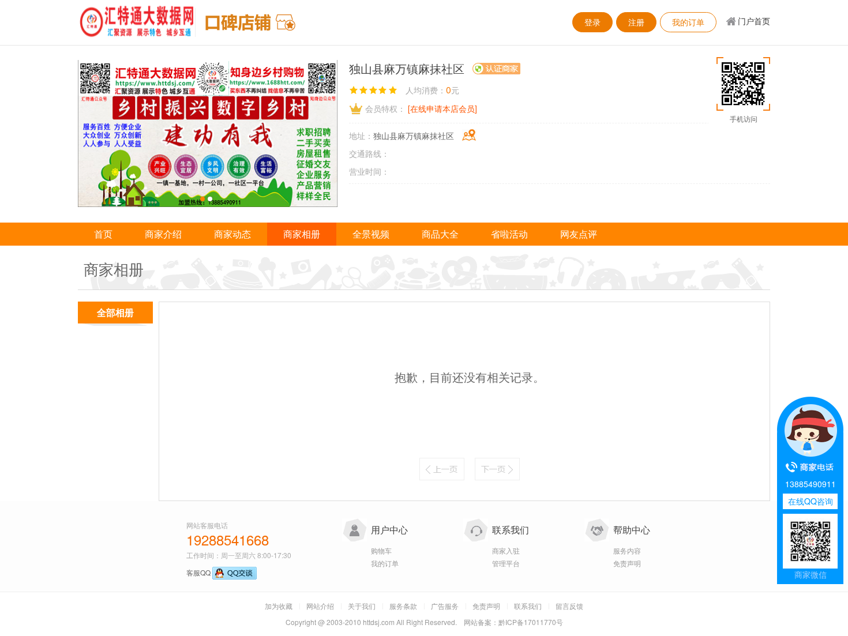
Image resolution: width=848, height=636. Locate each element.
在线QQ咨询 (810, 501)
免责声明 (627, 563)
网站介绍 (320, 606)
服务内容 (627, 550)
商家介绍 (163, 233)
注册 (636, 22)
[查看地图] (469, 135)
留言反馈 (569, 606)
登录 (592, 22)
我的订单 (688, 22)
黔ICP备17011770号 (530, 622)
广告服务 (445, 606)
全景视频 (370, 233)
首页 (103, 233)
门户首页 (754, 21)
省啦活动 (509, 233)
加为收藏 (278, 606)
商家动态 (232, 233)
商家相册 (301, 233)
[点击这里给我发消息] (234, 572)
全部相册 (115, 312)
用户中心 (389, 529)
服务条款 (403, 606)
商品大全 (440, 233)
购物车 (381, 550)
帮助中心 (631, 529)
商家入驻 (506, 550)
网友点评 (578, 233)
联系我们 (510, 529)
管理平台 (506, 563)
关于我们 (362, 606)
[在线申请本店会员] (442, 108)
